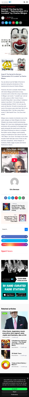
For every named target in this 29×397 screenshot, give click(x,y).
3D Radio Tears (16, 353)
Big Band (3, 6)
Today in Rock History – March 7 (19, 363)
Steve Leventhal (6, 337)
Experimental (11, 6)
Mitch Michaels (15, 366)
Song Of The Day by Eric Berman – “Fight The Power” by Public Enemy (19, 208)
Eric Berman (10, 17)
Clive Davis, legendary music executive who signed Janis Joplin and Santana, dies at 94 (14, 333)
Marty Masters (15, 347)
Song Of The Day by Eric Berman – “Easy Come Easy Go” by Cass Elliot (10, 219)
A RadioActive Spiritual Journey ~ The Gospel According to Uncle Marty (19, 343)
